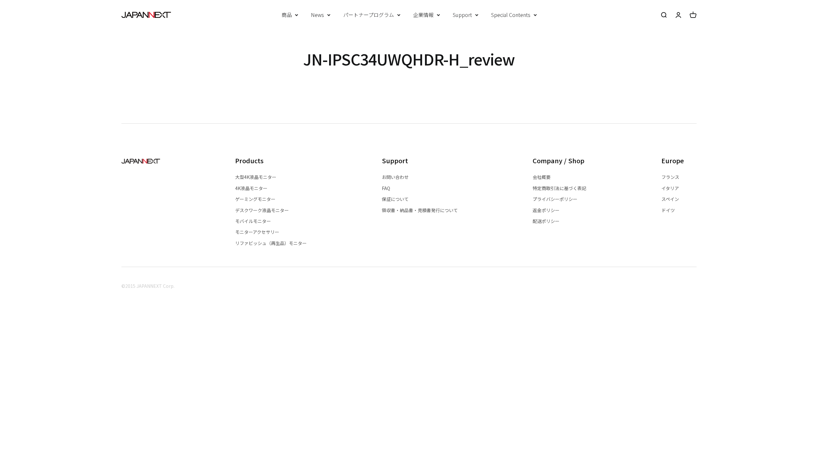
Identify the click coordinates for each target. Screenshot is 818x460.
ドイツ (668, 210)
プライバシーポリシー (555, 199)
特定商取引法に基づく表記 (559, 188)
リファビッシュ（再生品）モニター (271, 243)
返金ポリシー (546, 210)
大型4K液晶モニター (255, 177)
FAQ (386, 188)
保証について (395, 199)
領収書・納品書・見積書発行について (420, 210)
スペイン (670, 199)
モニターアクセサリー (257, 232)
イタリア (670, 188)
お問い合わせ (395, 177)
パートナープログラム (368, 15)
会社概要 (542, 177)
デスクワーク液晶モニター (262, 210)
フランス (670, 177)
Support (462, 15)
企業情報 (423, 15)
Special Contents (510, 15)
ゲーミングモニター (255, 199)
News (317, 15)
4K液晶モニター (251, 188)
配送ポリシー (546, 221)
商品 (287, 15)
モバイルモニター (253, 221)
